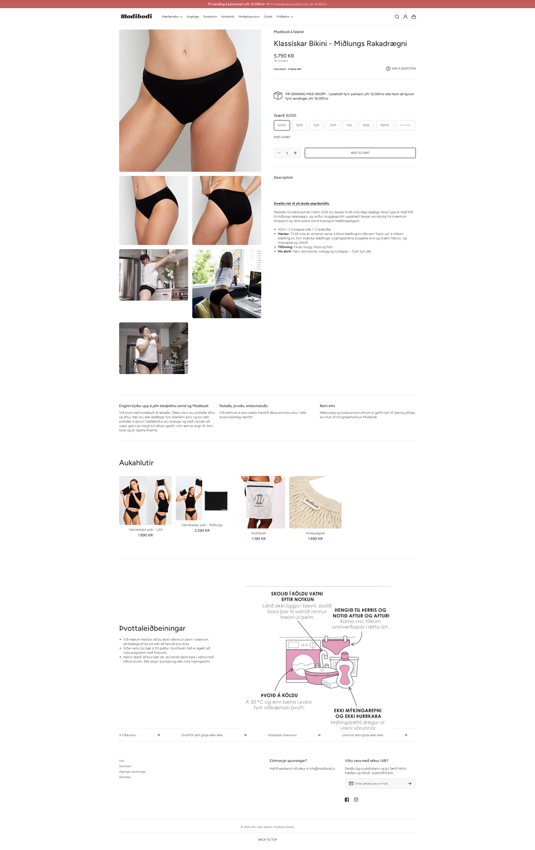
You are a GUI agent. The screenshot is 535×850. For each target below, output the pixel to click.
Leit (121, 761)
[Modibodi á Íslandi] (136, 17)
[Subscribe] (410, 783)
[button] (172, 16)
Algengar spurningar (132, 771)
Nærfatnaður (170, 16)
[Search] (397, 17)
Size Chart (282, 137)
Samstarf (125, 766)
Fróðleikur (283, 16)
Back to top (267, 839)
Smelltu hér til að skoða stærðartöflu (301, 203)
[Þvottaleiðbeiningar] (319, 660)
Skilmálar (125, 777)
